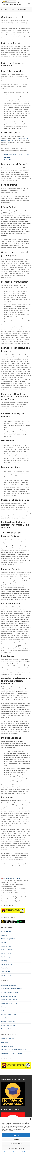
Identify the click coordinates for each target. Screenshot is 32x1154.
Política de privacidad (18, 1151)
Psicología (4, 935)
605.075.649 (16, 878)
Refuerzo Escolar (6, 953)
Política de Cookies (7, 1046)
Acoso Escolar (5, 1018)
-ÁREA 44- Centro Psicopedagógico (11, 3)
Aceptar (16, 1135)
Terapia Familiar (6, 968)
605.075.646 (7, 878)
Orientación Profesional (8, 1025)
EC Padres (7, 157)
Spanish (7, 1)
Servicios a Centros (7, 1029)
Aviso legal (25, 1151)
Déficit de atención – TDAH (9, 1003)
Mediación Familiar (6, 964)
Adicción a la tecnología (8, 1021)
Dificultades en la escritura (9, 999)
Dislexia (3, 1007)
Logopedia (4, 942)
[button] (29, 1119)
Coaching (4, 960)
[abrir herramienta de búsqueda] (26, 3)
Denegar (16, 1139)
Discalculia (4, 1010)
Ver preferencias (16, 1143)
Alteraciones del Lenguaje (8, 1014)
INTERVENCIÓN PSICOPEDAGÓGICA (12, 989)
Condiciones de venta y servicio (11, 1053)
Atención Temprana (7, 949)
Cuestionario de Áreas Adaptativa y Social (16, 154)
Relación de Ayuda (6, 957)
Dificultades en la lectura (8, 996)
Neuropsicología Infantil (8, 939)
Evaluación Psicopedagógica (9, 985)
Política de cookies (8, 1151)
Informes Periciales (6, 975)
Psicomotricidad (6, 946)
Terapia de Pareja (6, 971)
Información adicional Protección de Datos (13, 1049)
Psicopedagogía (6, 931)
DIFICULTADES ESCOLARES (9, 992)
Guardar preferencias (16, 1148)
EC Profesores (8, 159)
